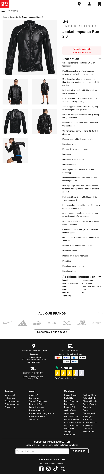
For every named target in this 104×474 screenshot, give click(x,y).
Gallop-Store (70, 410)
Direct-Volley (70, 404)
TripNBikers (88, 425)
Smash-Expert (89, 404)
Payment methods (37, 410)
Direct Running (71, 401)
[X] (62, 469)
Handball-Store (71, 416)
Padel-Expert (70, 434)
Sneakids (87, 410)
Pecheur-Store (89, 394)
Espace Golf (69, 407)
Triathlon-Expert (90, 422)
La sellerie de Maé (72, 422)
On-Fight (68, 431)
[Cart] (99, 3)
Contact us (34, 354)
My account (10, 394)
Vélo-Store (87, 428)
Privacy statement (37, 416)
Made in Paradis (71, 425)
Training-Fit (88, 416)
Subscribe (79, 451)
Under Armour (79, 26)
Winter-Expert (89, 431)
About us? (33, 394)
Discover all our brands (52, 332)
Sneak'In (87, 407)
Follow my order (12, 401)
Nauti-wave (69, 428)
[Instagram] (48, 469)
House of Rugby (71, 419)
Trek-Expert (88, 419)
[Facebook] (41, 469)
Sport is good (89, 413)
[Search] (9, 11)
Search (14, 10)
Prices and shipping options (41, 413)
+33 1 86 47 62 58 (34, 362)
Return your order (33, 379)
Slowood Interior (90, 401)
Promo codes (10, 407)
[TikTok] (55, 469)
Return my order (12, 404)
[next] (102, 313)
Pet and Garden (90, 398)
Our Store (33, 419)
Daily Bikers (69, 398)
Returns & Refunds (37, 404)
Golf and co (69, 413)
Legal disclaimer (36, 407)
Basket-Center (70, 394)
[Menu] (3, 11)
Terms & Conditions (38, 401)
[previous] (98, 313)
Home (5, 17)
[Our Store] (79, 3)
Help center (10, 398)
